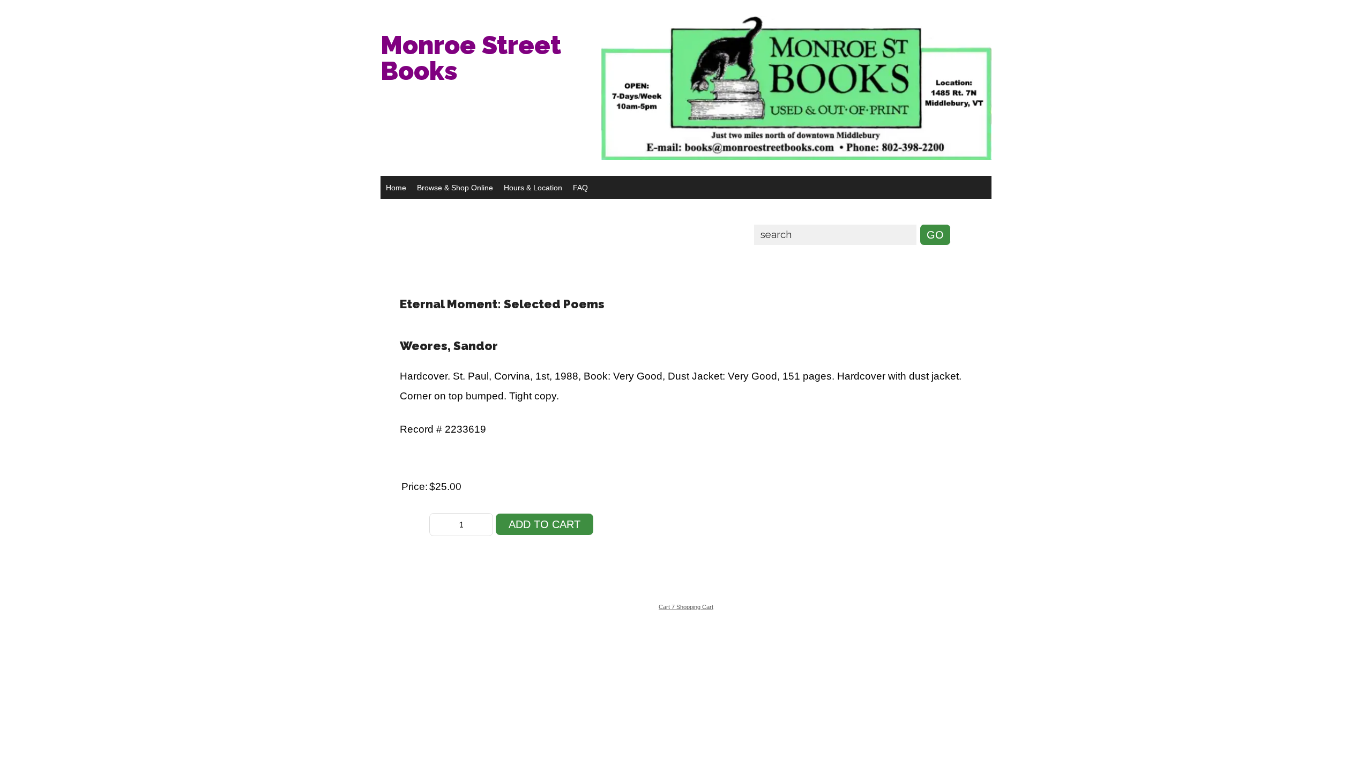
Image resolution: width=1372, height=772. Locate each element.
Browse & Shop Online (455, 187)
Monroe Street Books (471, 58)
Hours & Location (533, 187)
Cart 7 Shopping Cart (686, 607)
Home (396, 187)
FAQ (580, 187)
